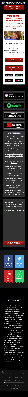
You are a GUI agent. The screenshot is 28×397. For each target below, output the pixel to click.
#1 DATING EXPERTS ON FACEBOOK (8, 263)
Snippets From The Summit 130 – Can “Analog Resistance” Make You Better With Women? (14, 192)
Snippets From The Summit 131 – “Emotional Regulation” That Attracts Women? (14, 180)
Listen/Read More (14, 60)
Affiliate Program (10, 385)
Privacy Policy (19, 386)
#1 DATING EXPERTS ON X (19, 263)
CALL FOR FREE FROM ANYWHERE (19, 278)
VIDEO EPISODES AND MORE (9, 278)
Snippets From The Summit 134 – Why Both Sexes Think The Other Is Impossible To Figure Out (14, 143)
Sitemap (18, 388)
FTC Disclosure (11, 388)
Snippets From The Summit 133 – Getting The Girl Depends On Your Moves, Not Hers (14, 156)
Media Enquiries (18, 385)
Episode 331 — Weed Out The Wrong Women (14, 18)
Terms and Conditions (10, 386)
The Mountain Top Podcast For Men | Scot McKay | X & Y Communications (14, 25)
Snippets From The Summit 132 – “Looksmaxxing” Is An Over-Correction (14, 168)
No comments (14, 28)
